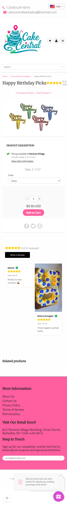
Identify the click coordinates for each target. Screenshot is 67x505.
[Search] (62, 66)
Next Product (43, 93)
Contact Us (9, 400)
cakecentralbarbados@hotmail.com (32, 12)
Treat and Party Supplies (21, 76)
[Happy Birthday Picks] (33, 117)
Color (11, 175)
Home (4, 76)
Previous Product (25, 93)
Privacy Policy (11, 405)
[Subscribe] (60, 458)
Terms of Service (13, 409)
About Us (8, 396)
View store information (22, 161)
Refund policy (11, 413)
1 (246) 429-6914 (18, 7)
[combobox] (56, 6)
